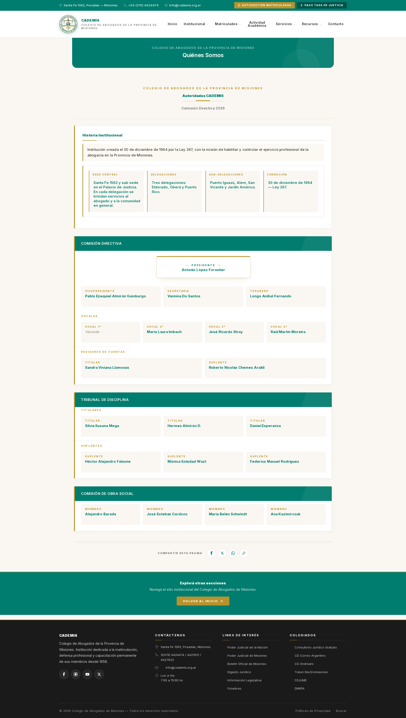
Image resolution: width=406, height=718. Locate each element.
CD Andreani (304, 664)
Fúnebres (234, 688)
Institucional (194, 24)
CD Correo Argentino (310, 655)
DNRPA (299, 688)
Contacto (336, 24)
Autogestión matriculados (266, 5)
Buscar (341, 710)
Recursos (310, 24)
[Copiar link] (243, 553)
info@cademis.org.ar (181, 667)
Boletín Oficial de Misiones (246, 664)
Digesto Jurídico (239, 672)
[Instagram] (75, 674)
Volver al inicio (200, 601)
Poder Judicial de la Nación (247, 647)
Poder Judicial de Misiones (247, 655)
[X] (222, 553)
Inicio (172, 24)
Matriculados (226, 24)
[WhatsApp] (233, 553)
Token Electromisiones (311, 672)
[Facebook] (211, 553)
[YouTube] (87, 674)
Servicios (284, 24)
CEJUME (301, 680)
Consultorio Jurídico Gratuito (316, 647)
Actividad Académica (257, 24)
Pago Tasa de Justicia (323, 5)
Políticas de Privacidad (313, 710)
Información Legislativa (244, 680)
